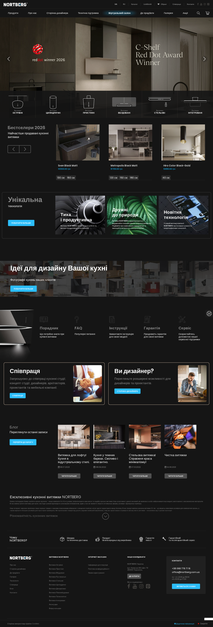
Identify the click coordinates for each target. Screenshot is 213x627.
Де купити (134, 576)
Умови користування (96, 573)
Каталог (134, 4)
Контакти (190, 4)
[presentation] (13, 149)
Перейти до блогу (23, 442)
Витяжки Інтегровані (57, 600)
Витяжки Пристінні (56, 569)
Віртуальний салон (120, 13)
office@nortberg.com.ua (186, 572)
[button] (8, 59)
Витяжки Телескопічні (57, 597)
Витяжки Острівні (56, 565)
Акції (185, 13)
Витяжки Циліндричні (57, 585)
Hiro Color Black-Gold (176, 165)
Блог (12, 589)
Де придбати (147, 13)
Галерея (168, 13)
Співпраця (177, 4)
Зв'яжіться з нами (186, 586)
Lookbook (148, 4)
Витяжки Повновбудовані (59, 593)
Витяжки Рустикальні (57, 577)
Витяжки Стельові (56, 581)
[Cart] (207, 13)
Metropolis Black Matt (124, 165)
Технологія (14, 581)
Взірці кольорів (55, 608)
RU (124, 4)
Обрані (163, 4)
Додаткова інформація (185, 623)
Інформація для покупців (98, 565)
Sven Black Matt (68, 165)
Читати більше (69, 476)
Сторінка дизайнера (57, 13)
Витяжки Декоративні (57, 589)
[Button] (105, 516)
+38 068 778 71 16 (181, 568)
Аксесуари (53, 604)
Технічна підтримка (88, 13)
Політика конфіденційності (98, 569)
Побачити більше (21, 223)
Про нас (32, 13)
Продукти (13, 13)
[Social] (198, 4)
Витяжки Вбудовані (56, 573)
